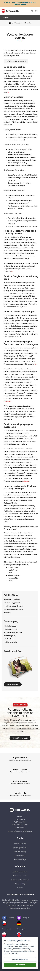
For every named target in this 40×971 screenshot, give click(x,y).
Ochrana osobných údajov (14, 606)
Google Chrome (13, 567)
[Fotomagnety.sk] (10, 23)
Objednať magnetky (13, 684)
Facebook (7, 401)
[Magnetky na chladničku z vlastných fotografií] (20, 810)
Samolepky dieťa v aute (13, 632)
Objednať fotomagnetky (20, 738)
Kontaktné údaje (20, 860)
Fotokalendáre (10, 639)
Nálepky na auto (11, 626)
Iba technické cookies (20, 959)
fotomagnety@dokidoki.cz (23, 831)
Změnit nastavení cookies (16, 61)
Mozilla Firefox (13, 570)
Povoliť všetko (20, 965)
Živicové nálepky (11, 642)
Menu (7, 18)
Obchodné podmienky (12, 600)
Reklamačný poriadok (12, 603)
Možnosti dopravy (20, 852)
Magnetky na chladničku (23, 23)
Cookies (8, 613)
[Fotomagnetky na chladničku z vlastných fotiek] (10, 11)
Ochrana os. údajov (20, 884)
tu (8, 92)
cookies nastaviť (17, 951)
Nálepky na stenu (11, 629)
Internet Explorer (14, 575)
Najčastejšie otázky (20, 848)
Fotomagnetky (10, 636)
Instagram (25, 481)
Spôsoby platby (20, 856)
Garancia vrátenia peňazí (14, 609)
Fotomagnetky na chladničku (20, 894)
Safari (10, 581)
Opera (10, 573)
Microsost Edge (13, 578)
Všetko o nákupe (20, 844)
